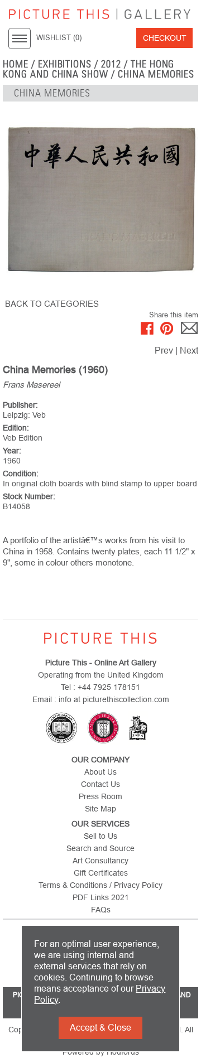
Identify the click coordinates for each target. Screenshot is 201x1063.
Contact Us (100, 784)
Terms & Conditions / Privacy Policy (100, 885)
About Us (100, 771)
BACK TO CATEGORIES (52, 303)
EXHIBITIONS (65, 64)
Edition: (16, 427)
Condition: (21, 473)
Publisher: (20, 404)
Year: (12, 450)
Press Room (100, 796)
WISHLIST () (59, 38)
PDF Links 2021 (101, 897)
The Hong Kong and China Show (88, 69)
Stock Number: (29, 496)
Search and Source (100, 848)
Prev (164, 350)
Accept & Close (100, 1027)
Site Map (100, 808)
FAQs (101, 909)
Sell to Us (100, 836)
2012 (111, 64)
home (15, 64)
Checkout (164, 37)
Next (189, 350)
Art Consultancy (100, 860)
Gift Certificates (101, 872)
